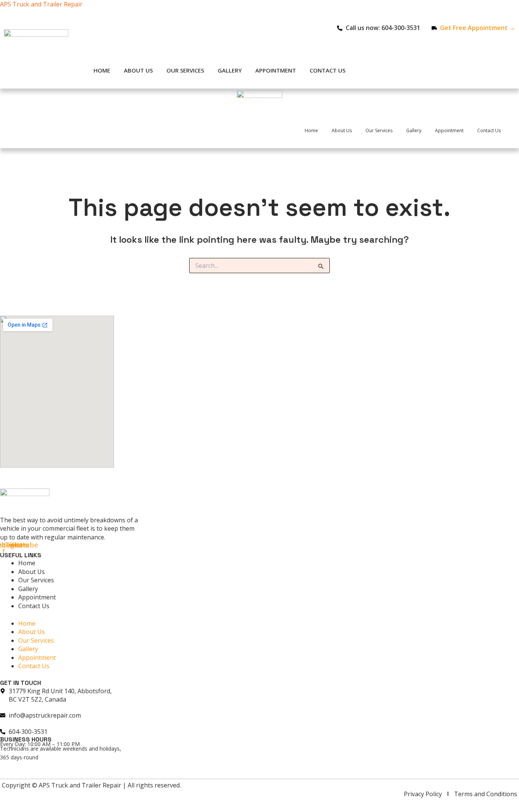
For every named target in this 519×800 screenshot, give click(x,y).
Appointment (275, 70)
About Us (138, 70)
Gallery (230, 70)
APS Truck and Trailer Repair (41, 4)
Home (101, 70)
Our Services (185, 70)
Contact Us (327, 70)
